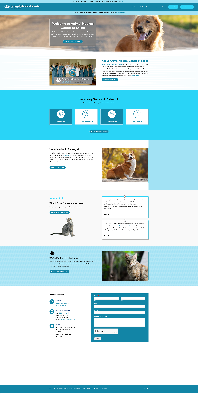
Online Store (173, 7)
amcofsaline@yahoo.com (67, 320)
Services (142, 7)
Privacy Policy (89, 388)
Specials (157, 7)
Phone (96, 310)
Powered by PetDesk (79, 388)
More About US (109, 79)
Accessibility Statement (101, 388)
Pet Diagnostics (112, 121)
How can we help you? (101, 316)
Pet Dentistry (61, 121)
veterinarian (135, 76)
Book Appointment (187, 7)
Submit (98, 339)
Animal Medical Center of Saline (66, 32)
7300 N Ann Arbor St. (62, 303)
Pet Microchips (137, 121)
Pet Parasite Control (86, 121)
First (95, 300)
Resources (149, 7)
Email (96, 304)
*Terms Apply (120, 13)
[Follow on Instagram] (147, 388)
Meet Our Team (57, 167)
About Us (134, 7)
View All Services (99, 131)
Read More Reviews (59, 212)
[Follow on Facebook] (144, 388)
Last (122, 300)
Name (96, 296)
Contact (164, 7)
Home (128, 7)
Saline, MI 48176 (60, 305)
